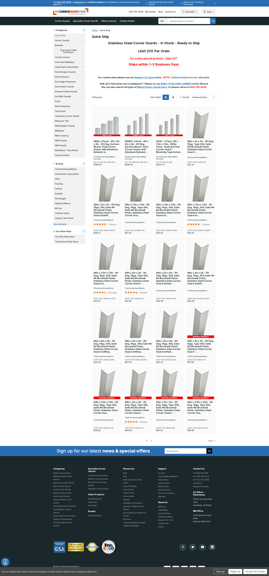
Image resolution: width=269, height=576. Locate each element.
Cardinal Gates (62, 213)
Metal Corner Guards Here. (152, 87)
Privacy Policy (164, 483)
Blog (160, 12)
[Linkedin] (212, 547)
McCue (58, 208)
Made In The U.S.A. (166, 520)
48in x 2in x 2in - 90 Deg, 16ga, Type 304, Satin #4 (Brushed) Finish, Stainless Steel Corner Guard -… (137, 278)
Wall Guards (61, 140)
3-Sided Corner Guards (98, 475)
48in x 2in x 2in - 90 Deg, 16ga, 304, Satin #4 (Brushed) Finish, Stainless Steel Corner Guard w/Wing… (106, 346)
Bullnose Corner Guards (98, 479)
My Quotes (150, 12)
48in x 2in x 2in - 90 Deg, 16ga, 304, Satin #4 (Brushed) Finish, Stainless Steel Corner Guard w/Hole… (168, 278)
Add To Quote (107, 127)
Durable (59, 193)
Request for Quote (145, 77)
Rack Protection (62, 106)
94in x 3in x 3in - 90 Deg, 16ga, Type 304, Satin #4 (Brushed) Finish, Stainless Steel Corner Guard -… (168, 407)
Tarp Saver (60, 111)
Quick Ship (60, 35)
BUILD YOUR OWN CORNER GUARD (180, 83)
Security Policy (164, 490)
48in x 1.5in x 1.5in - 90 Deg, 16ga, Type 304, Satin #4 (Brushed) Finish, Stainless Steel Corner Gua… (137, 210)
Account (190, 12)
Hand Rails (92, 505)
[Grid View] (166, 97)
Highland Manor (63, 203)
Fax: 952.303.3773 (201, 476)
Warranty (161, 496)
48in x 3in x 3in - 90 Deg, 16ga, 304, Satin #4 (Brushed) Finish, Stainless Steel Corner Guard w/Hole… (168, 346)
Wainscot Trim (62, 121)
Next (211, 441)
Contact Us (170, 12)
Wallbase (59, 131)
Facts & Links (128, 496)
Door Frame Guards (64, 86)
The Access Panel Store (66, 241)
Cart (209, 12)
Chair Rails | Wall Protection (68, 51)
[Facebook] (183, 547)
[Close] (214, 3)
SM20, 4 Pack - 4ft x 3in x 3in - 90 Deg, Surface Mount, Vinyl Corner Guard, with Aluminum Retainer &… (107, 146)
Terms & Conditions (166, 493)
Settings (220, 571)
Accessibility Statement (168, 476)
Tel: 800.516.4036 (200, 473)
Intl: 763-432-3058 (201, 480)
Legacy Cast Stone (64, 218)
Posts (57, 101)
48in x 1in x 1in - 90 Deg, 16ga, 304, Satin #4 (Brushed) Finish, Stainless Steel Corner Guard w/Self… (107, 210)
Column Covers (62, 57)
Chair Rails (92, 502)
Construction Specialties (67, 174)
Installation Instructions (132, 503)
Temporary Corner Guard (67, 116)
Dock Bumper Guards (65, 72)
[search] (213, 21)
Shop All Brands (94, 516)
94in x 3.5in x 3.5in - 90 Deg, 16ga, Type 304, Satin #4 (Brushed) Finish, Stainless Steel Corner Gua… (200, 407)
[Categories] (83, 30)
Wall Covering (62, 135)
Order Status (163, 480)
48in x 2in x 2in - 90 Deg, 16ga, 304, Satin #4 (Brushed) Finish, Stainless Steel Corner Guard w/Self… (200, 278)
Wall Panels (60, 145)
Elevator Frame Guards (66, 91)
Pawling (59, 184)
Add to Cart (200, 118)
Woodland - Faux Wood (66, 150)
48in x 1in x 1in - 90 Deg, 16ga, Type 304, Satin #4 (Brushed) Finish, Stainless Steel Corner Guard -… (200, 146)
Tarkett (58, 188)
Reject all (235, 571)
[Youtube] (202, 547)
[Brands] (83, 163)
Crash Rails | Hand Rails (66, 67)
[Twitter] (193, 547)
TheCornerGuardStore (66, 169)
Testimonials (163, 523)
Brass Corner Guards (62, 486)
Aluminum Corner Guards (63, 483)
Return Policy (163, 486)
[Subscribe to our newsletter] (209, 451)
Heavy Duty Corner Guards (64, 516)
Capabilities (163, 510)
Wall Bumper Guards (65, 126)
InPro (57, 179)
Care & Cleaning (129, 486)
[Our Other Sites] (83, 231)
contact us (79, 2)
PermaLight (60, 198)
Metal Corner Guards (62, 473)
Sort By (185, 97)
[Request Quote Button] (5, 562)
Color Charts (128, 489)
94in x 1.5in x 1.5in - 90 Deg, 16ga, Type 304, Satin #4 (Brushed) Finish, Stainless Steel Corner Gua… (106, 407)
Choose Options (107, 118)
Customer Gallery (165, 517)
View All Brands (60, 224)
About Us (162, 507)
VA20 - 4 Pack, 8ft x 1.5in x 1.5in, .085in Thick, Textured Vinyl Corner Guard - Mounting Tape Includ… (169, 146)
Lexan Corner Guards (62, 489)
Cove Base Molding (64, 62)
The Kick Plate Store (65, 236)
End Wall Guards (63, 96)
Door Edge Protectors (65, 82)
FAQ (125, 476)
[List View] (173, 97)
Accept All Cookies (255, 571)
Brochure (127, 519)
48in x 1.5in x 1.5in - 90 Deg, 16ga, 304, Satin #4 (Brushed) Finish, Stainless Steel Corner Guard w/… (168, 210)
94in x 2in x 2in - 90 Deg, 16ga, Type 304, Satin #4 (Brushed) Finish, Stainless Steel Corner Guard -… (137, 407)
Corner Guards (62, 21)
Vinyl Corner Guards (61, 496)
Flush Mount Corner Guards (64, 506)
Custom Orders (127, 21)
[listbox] (203, 97)
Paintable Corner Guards (98, 489)
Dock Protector (62, 77)
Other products (108, 21)
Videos (161, 527)
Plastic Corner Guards (62, 493)
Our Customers (164, 513)
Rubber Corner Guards (62, 519)
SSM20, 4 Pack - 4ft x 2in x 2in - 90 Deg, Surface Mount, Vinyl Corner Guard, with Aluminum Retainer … (136, 146)
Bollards (59, 45)
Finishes (126, 500)
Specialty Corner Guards (85, 21)
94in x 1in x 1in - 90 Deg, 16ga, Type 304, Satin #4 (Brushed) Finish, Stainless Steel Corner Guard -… (200, 346)
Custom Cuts (128, 493)
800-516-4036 (64, 2)
